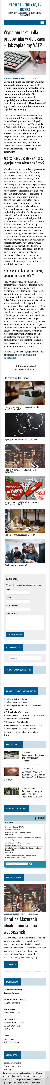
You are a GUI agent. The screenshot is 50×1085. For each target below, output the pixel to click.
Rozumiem (36, 1082)
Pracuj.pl (8, 1069)
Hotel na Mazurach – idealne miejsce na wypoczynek (22, 925)
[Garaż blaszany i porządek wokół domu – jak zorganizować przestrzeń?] (11, 793)
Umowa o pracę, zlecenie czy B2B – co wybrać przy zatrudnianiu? (33, 758)
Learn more (22, 1082)
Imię (8, 589)
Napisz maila (10, 1039)
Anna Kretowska (17, 78)
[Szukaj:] (25, 657)
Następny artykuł (23, 369)
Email (8, 597)
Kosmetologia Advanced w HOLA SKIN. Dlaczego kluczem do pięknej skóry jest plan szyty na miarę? (25, 775)
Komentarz (11, 613)
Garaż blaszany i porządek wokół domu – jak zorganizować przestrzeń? (32, 794)
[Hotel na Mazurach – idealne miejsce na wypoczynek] (25, 910)
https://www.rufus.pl (13, 1062)
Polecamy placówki (13, 877)
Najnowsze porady (13, 744)
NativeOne (25, 569)
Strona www (12, 605)
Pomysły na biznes (12, 1066)
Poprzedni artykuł (27, 366)
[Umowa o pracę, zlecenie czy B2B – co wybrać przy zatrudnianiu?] (11, 757)
